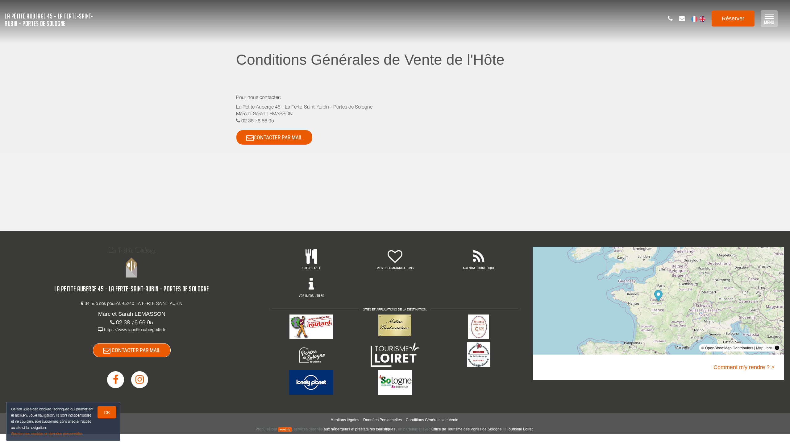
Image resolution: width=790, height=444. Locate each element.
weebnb (285, 429)
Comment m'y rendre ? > (744, 367)
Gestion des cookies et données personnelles (47, 433)
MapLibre (764, 347)
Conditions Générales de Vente (432, 420)
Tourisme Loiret (520, 429)
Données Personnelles (382, 420)
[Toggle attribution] (777, 348)
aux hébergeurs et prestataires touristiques (359, 429)
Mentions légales (345, 420)
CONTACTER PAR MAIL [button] (278, 137)
